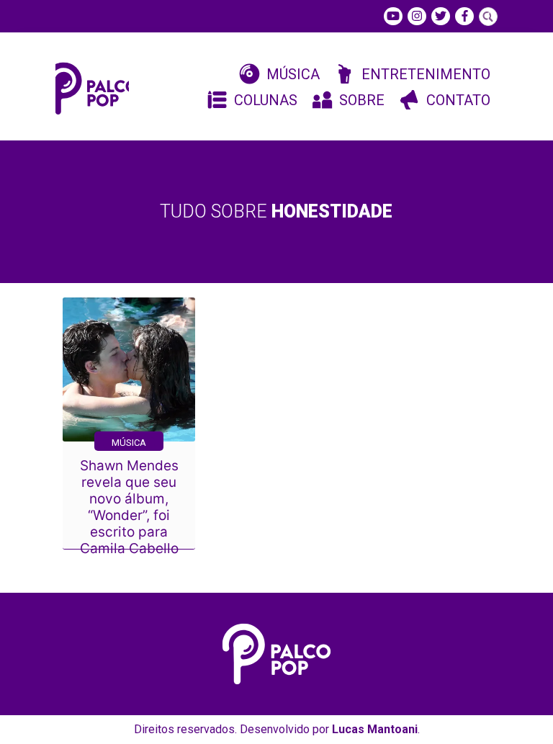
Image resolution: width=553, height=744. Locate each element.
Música (293, 74)
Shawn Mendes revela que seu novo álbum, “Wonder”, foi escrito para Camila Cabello (129, 507)
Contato (458, 100)
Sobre (362, 100)
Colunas (265, 100)
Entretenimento (425, 74)
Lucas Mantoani (375, 729)
